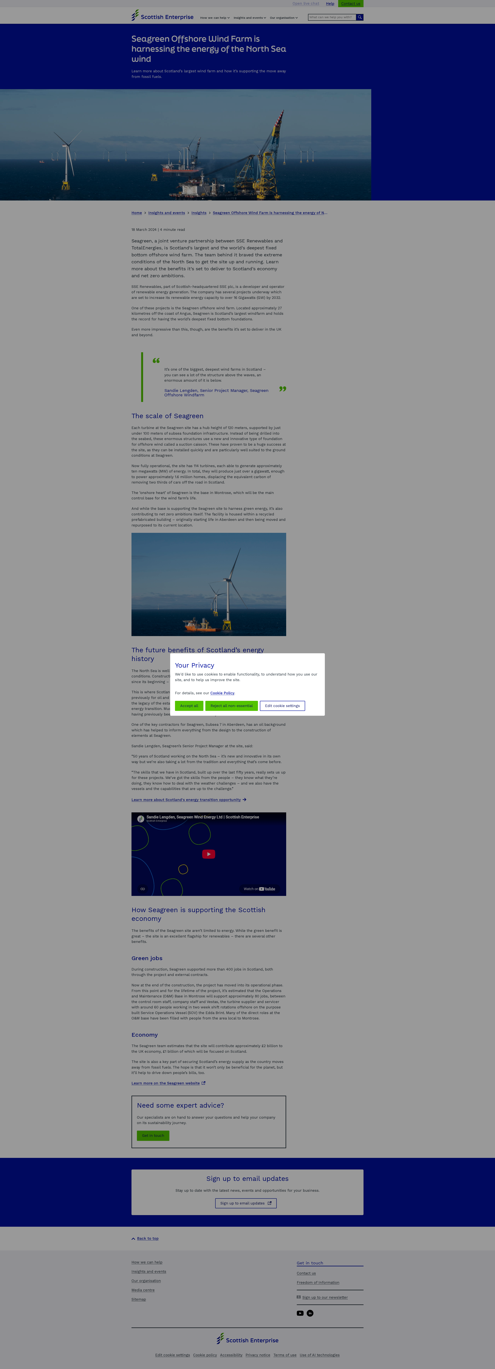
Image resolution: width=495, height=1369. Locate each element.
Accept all (189, 706)
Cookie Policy (222, 693)
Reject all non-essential (232, 706)
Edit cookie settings (282, 706)
